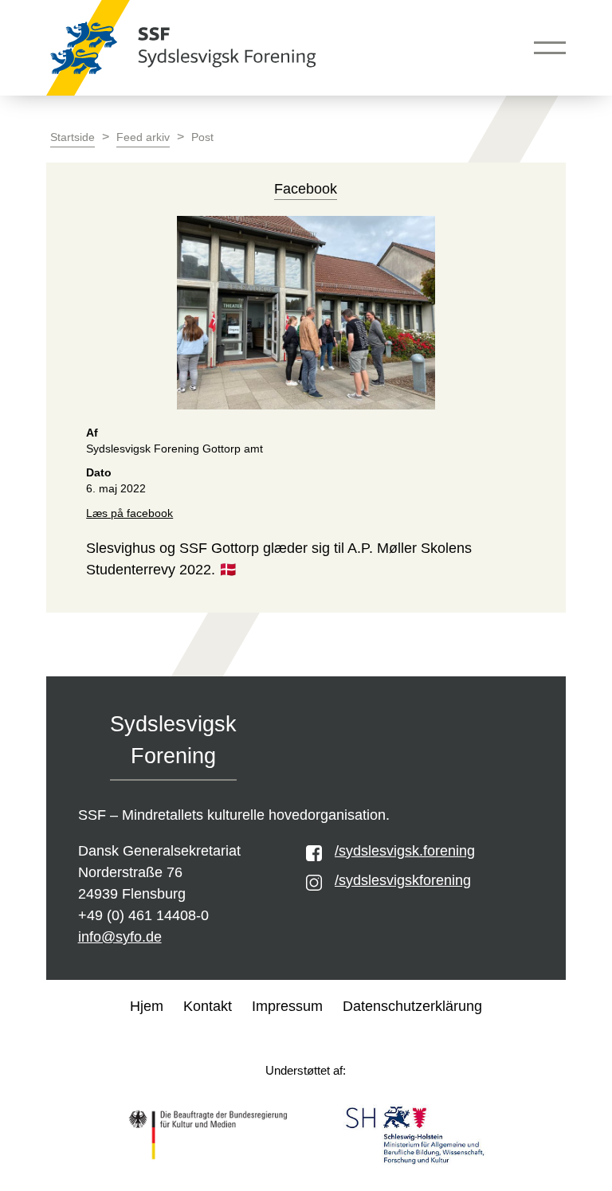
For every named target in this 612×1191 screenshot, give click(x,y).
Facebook (305, 189)
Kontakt (207, 1006)
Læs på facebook (129, 513)
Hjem (146, 1006)
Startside (72, 137)
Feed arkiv (143, 137)
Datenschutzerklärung (412, 1006)
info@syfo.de (120, 937)
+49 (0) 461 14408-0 (143, 915)
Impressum (287, 1006)
